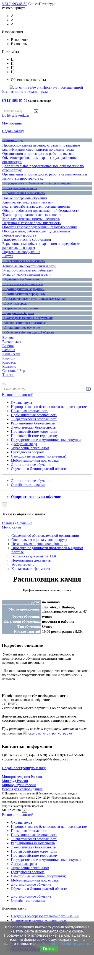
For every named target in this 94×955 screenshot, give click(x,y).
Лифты (7, 256)
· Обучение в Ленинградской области (28, 332)
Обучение (24, 523)
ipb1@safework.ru (15, 115)
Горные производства (19, 235)
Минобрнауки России (19, 785)
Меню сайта (11, 527)
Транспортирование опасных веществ (32, 215)
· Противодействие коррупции (23, 289)
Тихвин (8, 375)
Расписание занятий (17, 395)
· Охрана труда (12, 140)
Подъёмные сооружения (21, 252)
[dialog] (47, 509)
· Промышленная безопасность (23, 193)
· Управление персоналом (20, 308)
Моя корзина (12, 123)
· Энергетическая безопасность (23, 261)
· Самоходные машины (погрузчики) (27, 318)
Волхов (8, 337)
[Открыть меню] (3, 384)
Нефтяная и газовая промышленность (31, 223)
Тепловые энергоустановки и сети (29, 266)
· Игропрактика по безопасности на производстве (36, 183)
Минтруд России (15, 781)
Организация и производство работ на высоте (38, 153)
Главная (8, 523)
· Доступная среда (14, 303)
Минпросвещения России (22, 777)
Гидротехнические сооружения (26, 239)
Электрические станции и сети (26, 274)
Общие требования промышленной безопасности (40, 210)
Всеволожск (11, 342)
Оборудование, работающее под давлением (36, 231)
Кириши (9, 358)
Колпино (9, 366)
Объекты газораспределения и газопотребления (39, 227)
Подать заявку (13, 131)
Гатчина (8, 350)
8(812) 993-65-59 (14, 4)
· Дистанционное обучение (21, 327)
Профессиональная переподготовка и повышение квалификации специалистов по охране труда (41, 147)
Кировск (9, 362)
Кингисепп (11, 354)
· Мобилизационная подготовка (24, 323)
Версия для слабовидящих (22, 789)
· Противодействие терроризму (23, 294)
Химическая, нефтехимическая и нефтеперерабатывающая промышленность (36, 204)
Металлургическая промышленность (31, 219)
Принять (49, 948)
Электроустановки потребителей (28, 270)
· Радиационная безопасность (22, 279)
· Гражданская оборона (18, 313)
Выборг (8, 346)
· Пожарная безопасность (19, 188)
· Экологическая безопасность (22, 284)
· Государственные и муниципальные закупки (34, 298)
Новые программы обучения (24, 198)
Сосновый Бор (13, 371)
